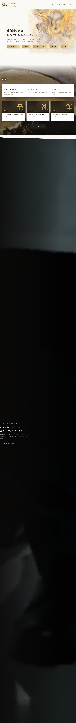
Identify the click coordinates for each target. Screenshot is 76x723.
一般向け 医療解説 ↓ (40, 46)
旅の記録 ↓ (55, 46)
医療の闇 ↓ (27, 46)
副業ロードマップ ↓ (13, 46)
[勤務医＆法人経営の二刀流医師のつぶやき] (9, 4)
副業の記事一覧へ (38, 126)
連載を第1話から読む (8, 443)
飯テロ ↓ (65, 46)
